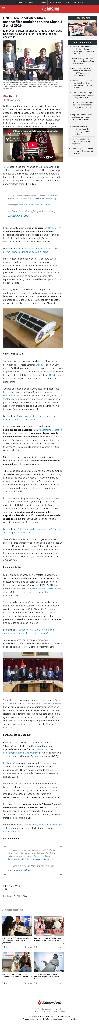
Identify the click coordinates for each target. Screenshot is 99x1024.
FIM (38, 258)
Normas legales (55, 2)
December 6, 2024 (19, 215)
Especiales (42, 2)
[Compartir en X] (28, 947)
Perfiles (31, 2)
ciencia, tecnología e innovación (46, 824)
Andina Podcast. (11, 831)
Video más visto (83, 17)
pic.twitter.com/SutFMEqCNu (38, 205)
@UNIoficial (19, 205)
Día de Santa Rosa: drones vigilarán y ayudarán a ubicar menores (46, 976)
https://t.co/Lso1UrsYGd (18, 859)
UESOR (52, 375)
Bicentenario (21, 2)
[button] (2, 944)
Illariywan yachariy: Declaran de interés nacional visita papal (47, 939)
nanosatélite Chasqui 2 (50, 429)
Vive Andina (78, 2)
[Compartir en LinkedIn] (31, 947)
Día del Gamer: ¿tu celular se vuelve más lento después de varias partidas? (83, 61)
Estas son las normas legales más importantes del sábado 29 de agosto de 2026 (83, 95)
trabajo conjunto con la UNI (40, 588)
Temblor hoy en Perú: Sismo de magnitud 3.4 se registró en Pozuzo (82, 151)
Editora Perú (34, 1016)
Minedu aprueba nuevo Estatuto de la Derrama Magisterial (81, 141)
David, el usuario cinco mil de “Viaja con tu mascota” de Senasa (17, 975)
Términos (58, 1016)
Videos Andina (12, 910)
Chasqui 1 (40, 364)
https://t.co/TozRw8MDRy (45, 199)
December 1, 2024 (19, 870)
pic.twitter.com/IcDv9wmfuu (41, 859)
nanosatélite (9, 395)
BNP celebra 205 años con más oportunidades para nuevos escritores (15, 940)
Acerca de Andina (46, 1016)
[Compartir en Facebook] (26, 947)
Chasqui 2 (53, 228)
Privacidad (67, 1016)
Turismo (67, 2)
